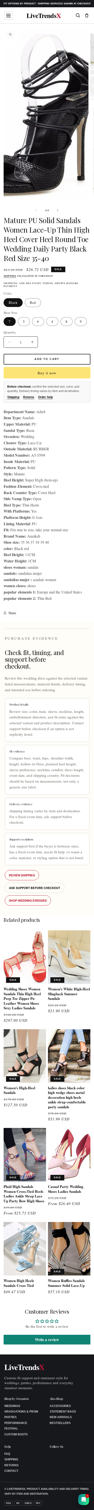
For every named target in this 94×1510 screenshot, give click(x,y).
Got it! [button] (79, 1500)
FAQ (7, 1454)
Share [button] (12, 613)
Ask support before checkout (34, 888)
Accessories (60, 1406)
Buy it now (47, 372)
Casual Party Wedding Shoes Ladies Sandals (65, 1189)
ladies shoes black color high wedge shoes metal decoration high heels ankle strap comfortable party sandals (67, 1097)
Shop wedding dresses (28, 900)
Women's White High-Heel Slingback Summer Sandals (69, 994)
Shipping (10, 276)
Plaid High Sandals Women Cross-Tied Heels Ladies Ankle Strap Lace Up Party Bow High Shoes (24, 1193)
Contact (11, 1471)
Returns (28, 397)
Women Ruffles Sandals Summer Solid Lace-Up (66, 1283)
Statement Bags (63, 1411)
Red (33, 302)
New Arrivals (61, 1417)
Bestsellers (60, 1423)
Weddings (12, 1406)
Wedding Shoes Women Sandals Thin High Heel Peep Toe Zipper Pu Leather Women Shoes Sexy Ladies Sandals (22, 999)
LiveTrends (44, 15)
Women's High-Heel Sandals (19, 1090)
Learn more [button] (53, 1502)
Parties (10, 1417)
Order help (45, 397)
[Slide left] (36, 210)
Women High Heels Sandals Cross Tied (19, 1283)
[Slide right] (57, 210)
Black (13, 302)
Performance (15, 1423)
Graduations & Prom (21, 1411)
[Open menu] (8, 15)
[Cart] (87, 15)
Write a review (47, 1339)
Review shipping (22, 875)
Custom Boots (16, 1434)
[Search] (78, 15)
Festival (11, 1428)
